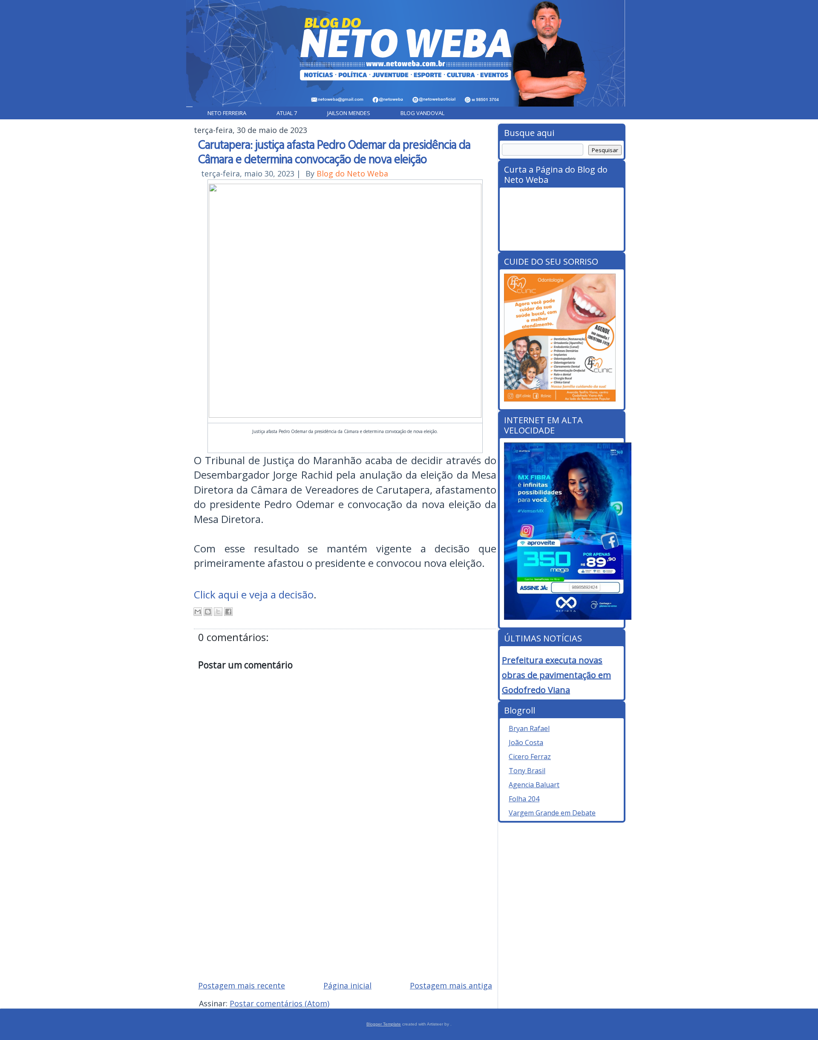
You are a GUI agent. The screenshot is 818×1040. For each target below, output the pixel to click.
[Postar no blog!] (208, 611)
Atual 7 (287, 113)
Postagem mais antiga (451, 985)
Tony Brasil (527, 770)
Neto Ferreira (226, 113)
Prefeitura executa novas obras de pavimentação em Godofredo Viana (556, 675)
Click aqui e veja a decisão (254, 594)
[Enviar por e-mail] (197, 611)
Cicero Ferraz (530, 756)
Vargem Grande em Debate (552, 813)
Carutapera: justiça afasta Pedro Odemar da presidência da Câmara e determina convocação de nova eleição (334, 151)
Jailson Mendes (348, 113)
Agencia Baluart (534, 784)
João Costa (526, 742)
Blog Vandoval (422, 113)
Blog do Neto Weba (352, 173)
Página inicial (347, 985)
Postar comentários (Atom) (279, 1003)
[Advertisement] (345, 913)
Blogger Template (383, 1024)
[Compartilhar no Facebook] (228, 611)
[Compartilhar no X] (218, 611)
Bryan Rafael (529, 728)
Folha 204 (524, 798)
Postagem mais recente (241, 985)
